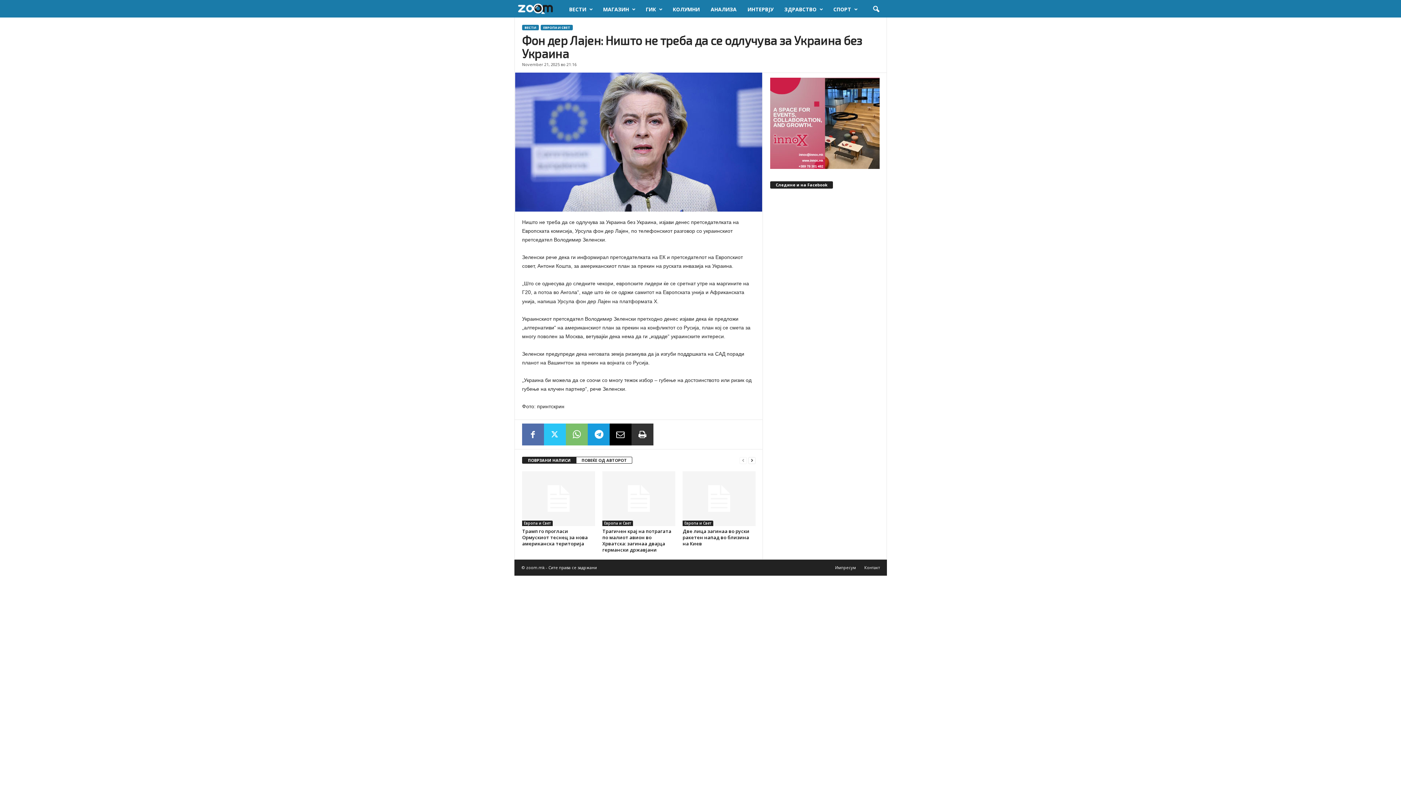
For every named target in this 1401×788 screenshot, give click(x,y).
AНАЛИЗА (724, 9)
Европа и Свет (556, 27)
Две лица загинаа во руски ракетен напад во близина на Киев (716, 537)
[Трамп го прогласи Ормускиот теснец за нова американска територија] (558, 498)
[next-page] (752, 460)
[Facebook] (533, 434)
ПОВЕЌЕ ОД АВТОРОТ (604, 460)
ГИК (651, 9)
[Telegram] (599, 434)
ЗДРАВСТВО (800, 9)
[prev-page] (743, 460)
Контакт (872, 567)
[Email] (621, 434)
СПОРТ (842, 9)
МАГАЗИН (616, 9)
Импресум (845, 567)
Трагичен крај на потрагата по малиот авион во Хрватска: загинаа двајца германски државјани (636, 540)
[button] (876, 9)
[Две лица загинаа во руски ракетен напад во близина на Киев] (719, 498)
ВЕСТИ (577, 9)
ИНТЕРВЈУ (760, 9)
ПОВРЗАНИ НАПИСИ (549, 460)
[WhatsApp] (577, 434)
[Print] (642, 434)
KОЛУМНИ (686, 9)
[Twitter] (555, 434)
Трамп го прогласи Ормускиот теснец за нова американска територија (555, 537)
